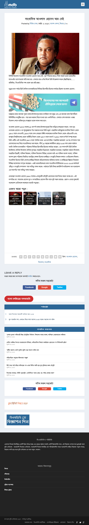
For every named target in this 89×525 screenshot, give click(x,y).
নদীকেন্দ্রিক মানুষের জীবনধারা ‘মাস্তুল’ (17, 358)
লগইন (30, 276)
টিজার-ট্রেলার (8, 490)
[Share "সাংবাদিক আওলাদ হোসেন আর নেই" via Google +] (29, 257)
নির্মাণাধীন (7, 479)
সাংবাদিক (47, 262)
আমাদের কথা (28, 522)
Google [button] (44, 287)
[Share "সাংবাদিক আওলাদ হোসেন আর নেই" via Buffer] (47, 257)
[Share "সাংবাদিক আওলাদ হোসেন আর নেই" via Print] (60, 257)
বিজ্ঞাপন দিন (70, 522)
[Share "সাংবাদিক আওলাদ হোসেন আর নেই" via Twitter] (25, 257)
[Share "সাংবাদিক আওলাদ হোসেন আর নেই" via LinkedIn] (42, 257)
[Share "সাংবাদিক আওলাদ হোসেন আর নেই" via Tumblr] (34, 257)
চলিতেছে (6, 474)
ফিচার (62, 23)
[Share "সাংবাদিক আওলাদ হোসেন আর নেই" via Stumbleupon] (51, 257)
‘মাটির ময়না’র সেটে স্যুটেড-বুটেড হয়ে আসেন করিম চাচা (23, 350)
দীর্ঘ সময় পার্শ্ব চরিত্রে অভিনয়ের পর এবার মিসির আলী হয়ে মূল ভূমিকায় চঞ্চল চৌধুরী (30, 365)
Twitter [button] (60, 287)
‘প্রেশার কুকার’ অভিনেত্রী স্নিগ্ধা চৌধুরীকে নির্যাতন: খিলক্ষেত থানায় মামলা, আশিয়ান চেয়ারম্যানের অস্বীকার (36, 335)
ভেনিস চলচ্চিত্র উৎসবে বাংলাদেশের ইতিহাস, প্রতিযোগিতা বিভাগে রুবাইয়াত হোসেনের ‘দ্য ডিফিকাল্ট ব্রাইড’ (37, 342)
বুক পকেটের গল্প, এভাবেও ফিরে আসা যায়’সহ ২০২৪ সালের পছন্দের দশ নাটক (31, 319)
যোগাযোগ (63, 522)
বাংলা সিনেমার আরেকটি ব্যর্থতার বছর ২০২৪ (21, 314)
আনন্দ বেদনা (54, 23)
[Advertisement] (44, 222)
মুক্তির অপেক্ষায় (8, 485)
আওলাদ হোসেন (71, 256)
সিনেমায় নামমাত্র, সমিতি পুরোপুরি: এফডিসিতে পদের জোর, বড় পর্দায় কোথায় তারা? (30, 373)
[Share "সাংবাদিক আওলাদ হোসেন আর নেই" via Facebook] (21, 257)
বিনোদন (41, 262)
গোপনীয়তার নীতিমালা (53, 522)
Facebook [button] (29, 287)
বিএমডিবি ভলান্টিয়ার (39, 522)
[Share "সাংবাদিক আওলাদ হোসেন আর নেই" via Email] (55, 257)
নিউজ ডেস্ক (33, 23)
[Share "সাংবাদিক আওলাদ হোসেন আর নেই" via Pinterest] (38, 257)
